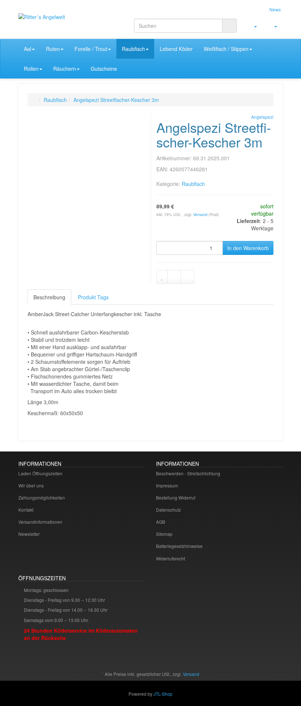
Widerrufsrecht (170, 558)
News (275, 9)
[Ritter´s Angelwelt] (58, 23)
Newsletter (29, 534)
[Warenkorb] (272, 26)
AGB (160, 522)
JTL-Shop (163, 694)
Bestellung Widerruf (175, 497)
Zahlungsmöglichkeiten (41, 497)
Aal (27, 48)
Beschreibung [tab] (49, 297)
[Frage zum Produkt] (187, 277)
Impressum (167, 485)
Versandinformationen (40, 522)
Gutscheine (104, 68)
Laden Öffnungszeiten (40, 473)
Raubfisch (133, 48)
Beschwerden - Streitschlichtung (188, 473)
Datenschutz (168, 509)
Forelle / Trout (91, 48)
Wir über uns (31, 485)
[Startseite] (35, 99)
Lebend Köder (176, 48)
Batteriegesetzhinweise (179, 546)
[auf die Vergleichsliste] (174, 277)
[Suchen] (229, 25)
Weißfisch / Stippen (226, 48)
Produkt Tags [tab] (93, 297)
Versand (200, 214)
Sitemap (164, 534)
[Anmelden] (252, 26)
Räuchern (64, 68)
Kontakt (25, 509)
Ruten (53, 48)
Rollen (31, 68)
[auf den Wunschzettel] (162, 277)
